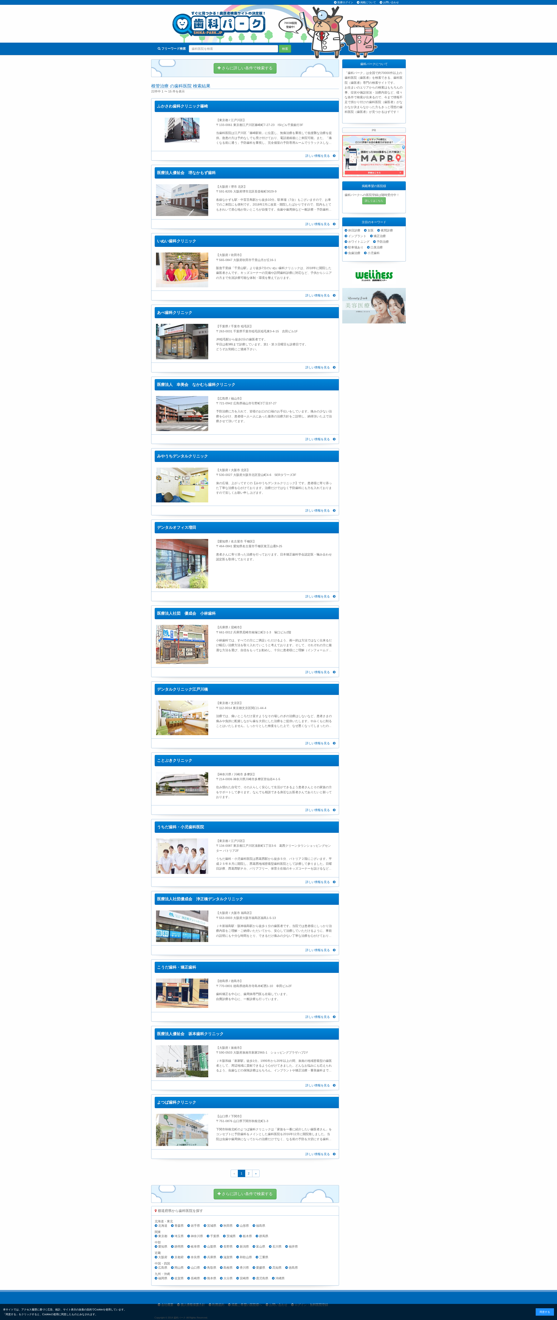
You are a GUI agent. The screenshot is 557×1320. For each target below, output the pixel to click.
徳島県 (293, 1267)
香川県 (244, 1267)
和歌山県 (246, 1257)
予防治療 (383, 241)
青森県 (179, 1225)
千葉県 (214, 1236)
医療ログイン (345, 2)
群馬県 (263, 1236)
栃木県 (247, 1236)
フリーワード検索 (173, 48)
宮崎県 (244, 1278)
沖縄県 (280, 1278)
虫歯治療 (354, 253)
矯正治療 (380, 236)
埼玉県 (179, 1236)
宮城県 (211, 1225)
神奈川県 (197, 1236)
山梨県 (211, 1246)
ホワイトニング (358, 241)
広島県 (162, 1267)
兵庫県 (211, 1257)
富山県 (260, 1246)
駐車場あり (355, 247)
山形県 (244, 1225)
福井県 (293, 1246)
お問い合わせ (391, 2)
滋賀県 (228, 1257)
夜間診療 (387, 230)
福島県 (260, 1225)
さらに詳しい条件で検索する (247, 68)
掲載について (368, 2)
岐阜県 (195, 1246)
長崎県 (195, 1278)
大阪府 (162, 1257)
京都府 (179, 1257)
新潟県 (244, 1246)
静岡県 (179, 1246)
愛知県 (162, 1246)
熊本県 (211, 1278)
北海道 (162, 1225)
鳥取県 (211, 1267)
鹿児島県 (262, 1278)
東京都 (162, 1236)
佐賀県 (179, 1278)
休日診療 (354, 230)
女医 (370, 230)
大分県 (228, 1278)
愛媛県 (260, 1267)
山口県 (195, 1267)
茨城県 (231, 1236)
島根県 (228, 1267)
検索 (285, 48)
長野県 (228, 1246)
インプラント (357, 236)
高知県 (277, 1267)
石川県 (277, 1246)
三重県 (263, 1257)
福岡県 (162, 1278)
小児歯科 (373, 253)
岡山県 (179, 1267)
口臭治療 (377, 247)
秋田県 (228, 1225)
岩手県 (195, 1225)
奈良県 (195, 1257)
